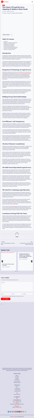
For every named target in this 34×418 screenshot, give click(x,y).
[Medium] (18, 411)
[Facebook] (8, 411)
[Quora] (23, 411)
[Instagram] (12, 411)
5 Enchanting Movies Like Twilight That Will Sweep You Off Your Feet (26, 243)
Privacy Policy (17, 379)
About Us (17, 375)
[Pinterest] (16, 411)
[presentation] (8, 257)
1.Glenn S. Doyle (17, 388)
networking (15, 202)
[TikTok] (25, 411)
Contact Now (17, 376)
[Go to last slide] (2, 261)
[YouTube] (14, 411)
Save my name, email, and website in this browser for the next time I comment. (13, 296)
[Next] (31, 261)
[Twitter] (10, 411)
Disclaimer (17, 378)
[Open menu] (32, 2)
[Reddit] (21, 411)
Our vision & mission (17, 394)
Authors (17, 386)
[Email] (20, 411)
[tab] (15, 271)
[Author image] (2, 11)
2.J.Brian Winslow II (17, 389)
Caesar (5, 11)
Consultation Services (17, 382)
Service (3, 5)
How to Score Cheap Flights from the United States (8, 243)
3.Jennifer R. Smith (17, 391)
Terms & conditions (17, 381)
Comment (3, 282)
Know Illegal (15, 416)
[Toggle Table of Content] (11, 35)
